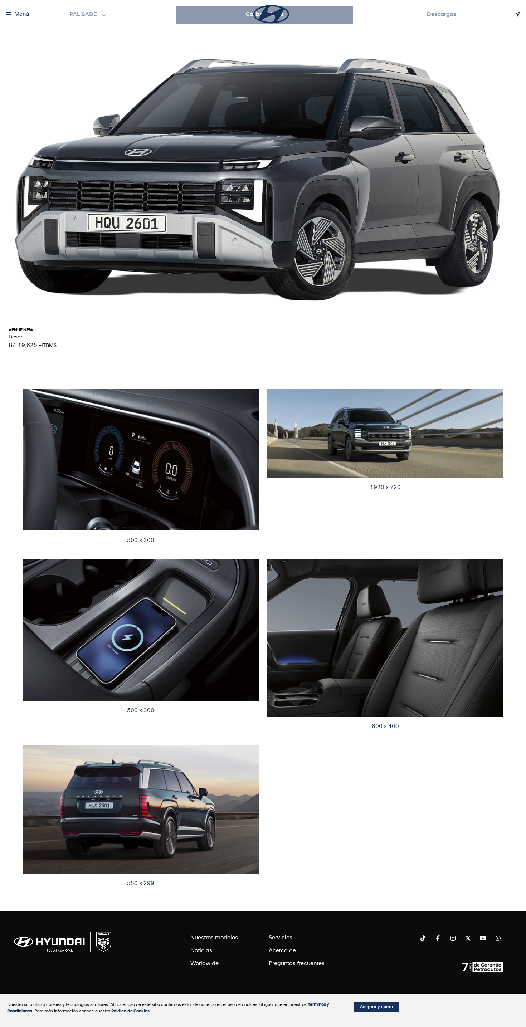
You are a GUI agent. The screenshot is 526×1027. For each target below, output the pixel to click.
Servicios (280, 938)
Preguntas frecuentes (297, 964)
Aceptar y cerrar (376, 1007)
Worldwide (204, 964)
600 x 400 (385, 726)
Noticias (201, 951)
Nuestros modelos (214, 938)
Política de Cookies (130, 1011)
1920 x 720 (385, 487)
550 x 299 (140, 883)
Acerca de (282, 951)
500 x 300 (140, 540)
